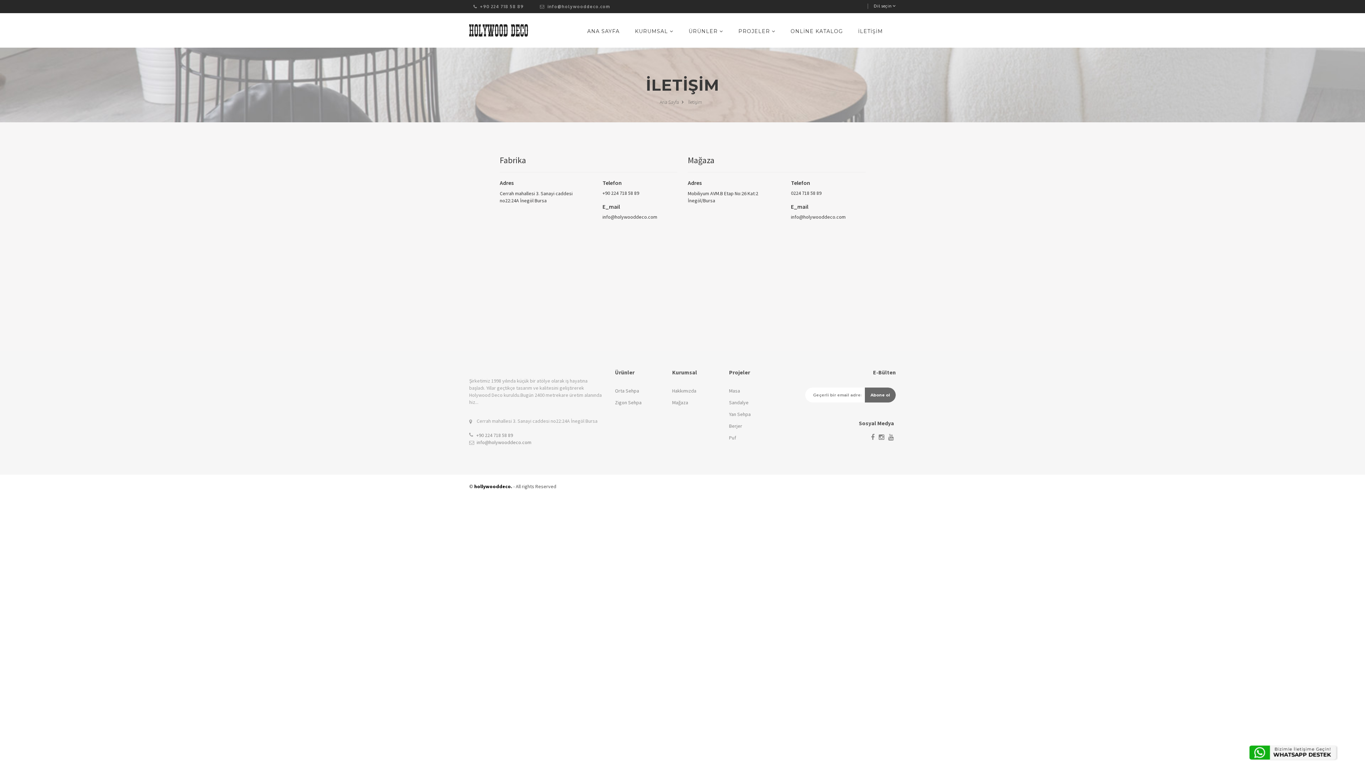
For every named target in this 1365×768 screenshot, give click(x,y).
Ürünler (704, 31)
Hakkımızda (684, 391)
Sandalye (739, 402)
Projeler (755, 31)
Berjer (735, 426)
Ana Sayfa (603, 31)
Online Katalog (817, 31)
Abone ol (880, 395)
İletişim (870, 31)
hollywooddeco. (493, 486)
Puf (732, 437)
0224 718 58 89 (806, 193)
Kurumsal (652, 31)
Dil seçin (883, 6)
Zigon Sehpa (628, 402)
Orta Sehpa (627, 391)
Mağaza (680, 402)
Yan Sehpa (740, 414)
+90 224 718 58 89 (621, 193)
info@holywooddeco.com (578, 6)
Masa (734, 391)
